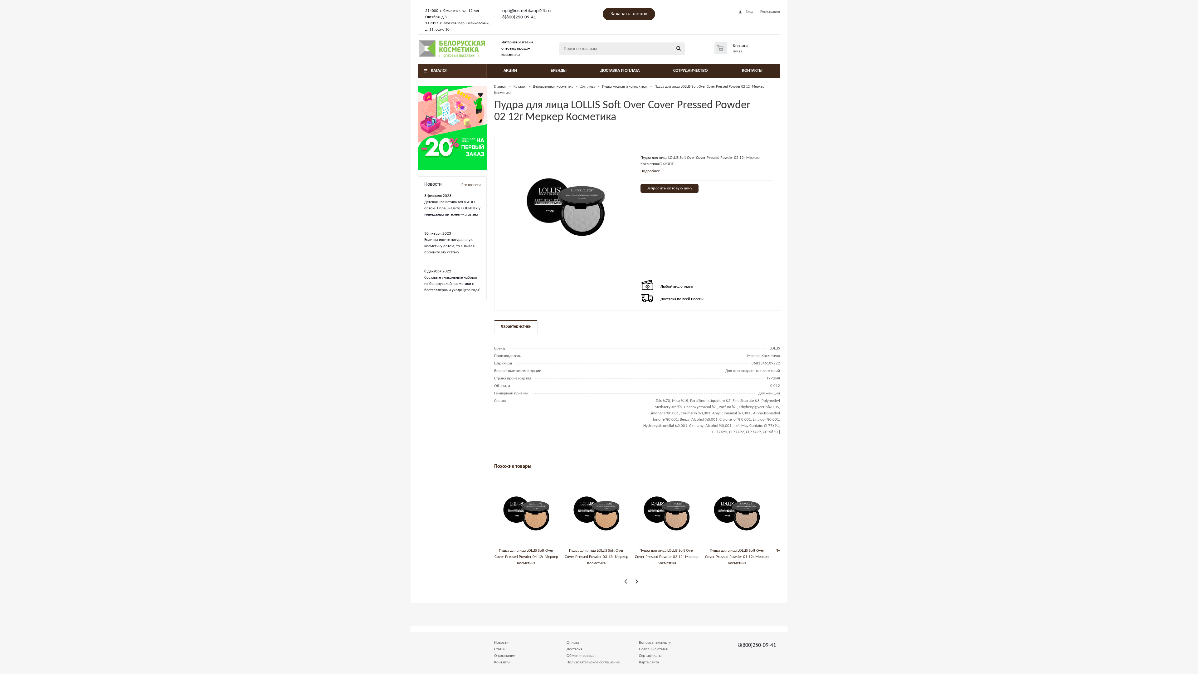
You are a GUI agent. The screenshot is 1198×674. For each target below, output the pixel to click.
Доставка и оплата (620, 70)
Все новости (470, 185)
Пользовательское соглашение (593, 662)
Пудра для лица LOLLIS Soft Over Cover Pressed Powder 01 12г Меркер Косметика (737, 557)
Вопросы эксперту (655, 643)
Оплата (573, 643)
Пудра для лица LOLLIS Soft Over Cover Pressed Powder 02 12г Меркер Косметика (667, 557)
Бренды (559, 70)
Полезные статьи (653, 649)
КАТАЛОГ (439, 70)
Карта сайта (649, 662)
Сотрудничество (690, 70)
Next (636, 581)
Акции (510, 70)
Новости (501, 643)
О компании (504, 656)
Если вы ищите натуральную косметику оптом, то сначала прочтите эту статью (449, 246)
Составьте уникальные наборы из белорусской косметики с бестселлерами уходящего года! (452, 284)
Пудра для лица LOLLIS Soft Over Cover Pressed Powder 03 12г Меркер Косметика (596, 557)
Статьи (499, 649)
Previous (626, 581)
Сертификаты (650, 656)
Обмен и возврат (581, 656)
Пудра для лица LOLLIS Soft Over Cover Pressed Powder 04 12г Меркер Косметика (526, 557)
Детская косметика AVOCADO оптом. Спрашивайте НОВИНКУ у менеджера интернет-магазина (452, 208)
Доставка (574, 649)
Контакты (752, 70)
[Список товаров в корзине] (732, 52)
